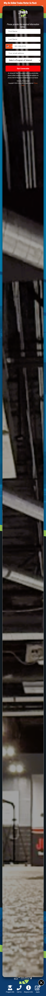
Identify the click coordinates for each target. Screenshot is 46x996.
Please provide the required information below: (23, 25)
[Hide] (41, 983)
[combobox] (9, 46)
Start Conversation (23, 68)
